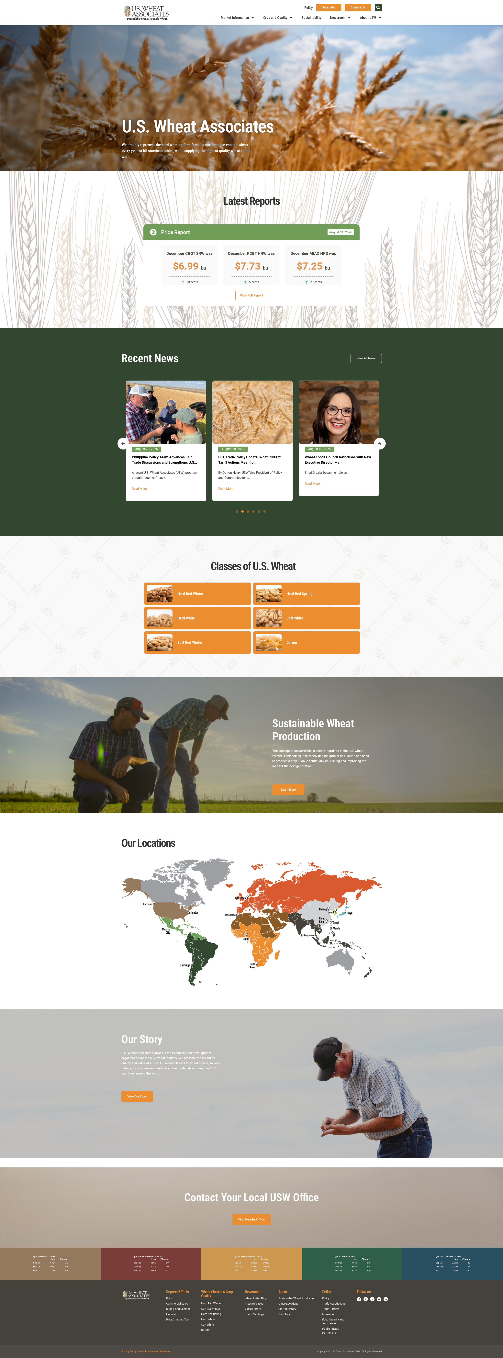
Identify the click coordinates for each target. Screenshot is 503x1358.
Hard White (208, 1319)
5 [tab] (259, 511)
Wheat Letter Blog (256, 1298)
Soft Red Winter (210, 1308)
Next (380, 444)
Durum (205, 1329)
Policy (308, 8)
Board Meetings (254, 1314)
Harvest (171, 1314)
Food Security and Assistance (333, 1321)
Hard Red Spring (211, 1314)
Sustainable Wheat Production (296, 1298)
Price (169, 1298)
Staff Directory (287, 1308)
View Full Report (251, 295)
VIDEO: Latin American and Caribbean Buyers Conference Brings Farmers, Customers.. (248, 462)
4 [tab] (253, 511)
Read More (138, 483)
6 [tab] (264, 511)
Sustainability (311, 18)
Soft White (207, 1324)
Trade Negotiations (333, 1303)
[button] (378, 7)
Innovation (328, 1314)
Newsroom (338, 18)
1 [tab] (237, 511)
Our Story (284, 1314)
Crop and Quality (275, 18)
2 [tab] (242, 511)
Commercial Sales (177, 1303)
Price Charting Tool (177, 1319)
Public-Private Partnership (330, 1330)
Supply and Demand (178, 1308)
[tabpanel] (165, 438)
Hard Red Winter (211, 1303)
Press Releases (254, 1303)
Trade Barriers (330, 1308)
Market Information (235, 18)
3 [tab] (248, 511)
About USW (368, 18)
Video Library (253, 1308)
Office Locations (288, 1303)
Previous (123, 444)
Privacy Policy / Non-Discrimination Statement (146, 1351)
